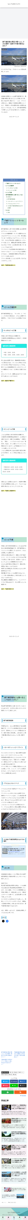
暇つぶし (22, 1072)
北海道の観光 (6, 1072)
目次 (11, 180)
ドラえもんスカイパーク (14, 203)
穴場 (12, 1072)
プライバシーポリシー (7, 1215)
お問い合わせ (20, 1215)
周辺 (11, 1074)
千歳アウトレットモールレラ (13, 183)
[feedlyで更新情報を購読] (7, 1092)
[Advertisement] (14, 24)
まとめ (7, 210)
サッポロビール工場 (12, 188)
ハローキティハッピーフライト (15, 201)
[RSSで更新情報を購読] (20, 1092)
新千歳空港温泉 (11, 199)
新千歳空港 (5, 1074)
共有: (9, 212)
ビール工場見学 (10, 185)
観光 (17, 1072)
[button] (22, 1085)
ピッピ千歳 (9, 192)
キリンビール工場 (12, 190)
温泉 (15, 1074)
